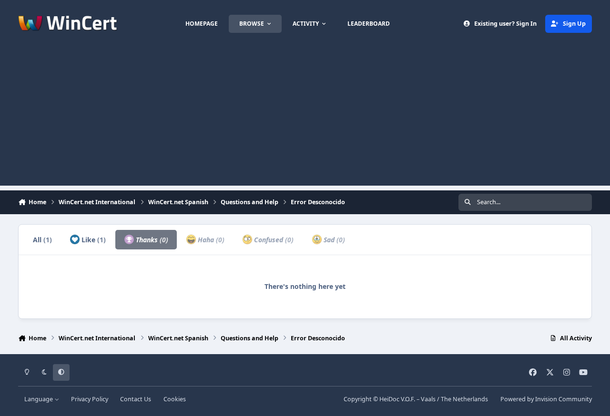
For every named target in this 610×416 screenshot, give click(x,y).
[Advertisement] (305, 119)
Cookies (174, 399)
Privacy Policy (89, 399)
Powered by (546, 399)
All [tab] (42, 239)
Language (39, 399)
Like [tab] (93, 239)
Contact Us (135, 399)
